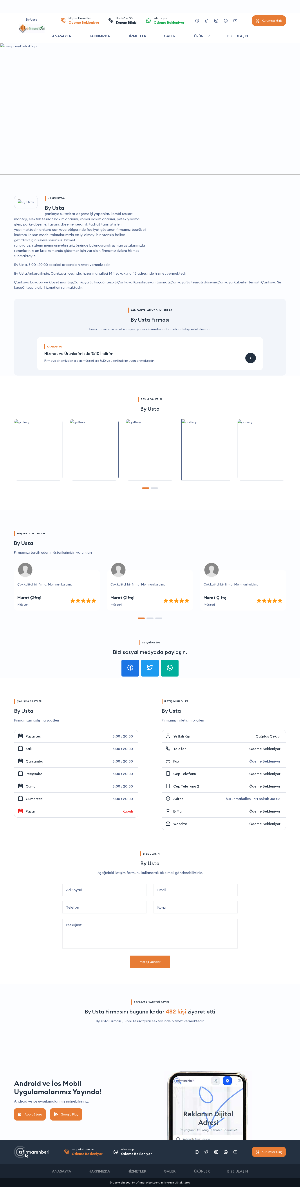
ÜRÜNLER (202, 36)
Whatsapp (169, 20)
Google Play (69, 1114)
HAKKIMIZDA (99, 36)
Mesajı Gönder (150, 962)
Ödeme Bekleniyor (264, 749)
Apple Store (33, 1114)
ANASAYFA (61, 36)
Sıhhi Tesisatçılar (137, 1021)
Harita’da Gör (126, 20)
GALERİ (170, 36)
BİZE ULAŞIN (237, 36)
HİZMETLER (137, 36)
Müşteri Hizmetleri (84, 20)
